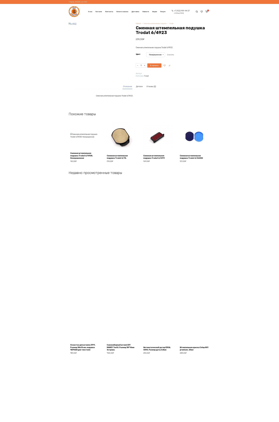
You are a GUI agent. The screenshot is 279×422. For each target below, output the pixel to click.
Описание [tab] (127, 86)
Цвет (138, 54)
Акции (154, 11)
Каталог (99, 11)
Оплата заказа (122, 11)
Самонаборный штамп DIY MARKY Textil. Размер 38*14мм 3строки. (120, 347)
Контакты (109, 11)
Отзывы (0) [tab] (151, 86)
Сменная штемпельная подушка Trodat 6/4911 (154, 157)
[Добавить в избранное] (164, 65)
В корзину (154, 65)
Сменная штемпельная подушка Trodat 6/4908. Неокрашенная (81, 155)
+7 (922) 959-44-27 (182, 12)
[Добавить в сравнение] (169, 65)
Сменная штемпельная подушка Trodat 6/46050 (191, 157)
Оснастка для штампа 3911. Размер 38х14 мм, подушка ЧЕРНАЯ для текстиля (82, 347)
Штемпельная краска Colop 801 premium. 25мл (194, 348)
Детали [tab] (139, 86)
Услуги (162, 11)
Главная (138, 23)
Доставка (135, 11)
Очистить (170, 55)
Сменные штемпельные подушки (155, 23)
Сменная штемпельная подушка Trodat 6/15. (117, 157)
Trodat (171, 23)
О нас (90, 11)
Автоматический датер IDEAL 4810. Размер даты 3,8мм (157, 348)
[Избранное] (201, 11)
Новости (145, 11)
